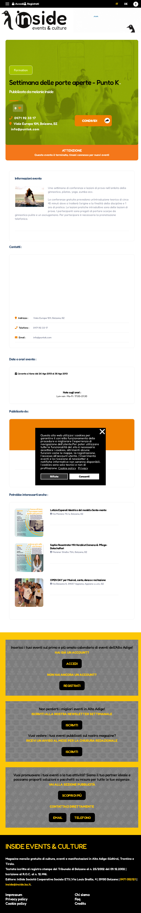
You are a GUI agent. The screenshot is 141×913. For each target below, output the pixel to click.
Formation (21, 70)
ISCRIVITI (72, 725)
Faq (77, 899)
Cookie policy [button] (67, 468)
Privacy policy (16, 899)
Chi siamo (82, 894)
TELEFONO (82, 818)
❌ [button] (102, 431)
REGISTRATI (72, 686)
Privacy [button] (83, 468)
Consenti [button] (84, 476)
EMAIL (57, 818)
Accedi (19, 4)
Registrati (33, 4)
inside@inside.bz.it (18, 884)
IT (117, 4)
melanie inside (42, 91)
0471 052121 (128, 879)
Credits (80, 903)
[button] (7, 4)
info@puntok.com (25, 129)
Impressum (14, 894)
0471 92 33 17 (25, 118)
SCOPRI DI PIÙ (72, 795)
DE (126, 4)
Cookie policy (16, 903)
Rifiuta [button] (54, 476)
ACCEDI (71, 664)
